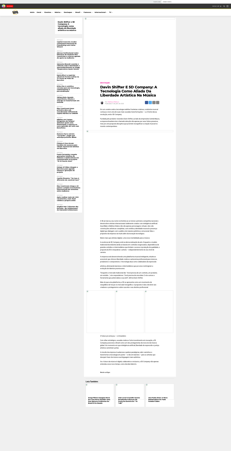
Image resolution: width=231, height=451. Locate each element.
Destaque (68, 12)
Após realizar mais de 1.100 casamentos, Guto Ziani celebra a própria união (68, 198)
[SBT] (3, 6)
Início (32, 12)
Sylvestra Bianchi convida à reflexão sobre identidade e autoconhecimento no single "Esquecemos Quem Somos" (68, 66)
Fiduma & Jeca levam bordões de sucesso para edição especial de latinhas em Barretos (68, 146)
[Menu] (227, 6)
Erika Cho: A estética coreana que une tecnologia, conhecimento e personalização (68, 88)
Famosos (87, 12)
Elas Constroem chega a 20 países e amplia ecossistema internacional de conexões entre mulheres (68, 188)
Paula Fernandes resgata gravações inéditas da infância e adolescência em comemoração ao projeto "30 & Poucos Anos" (68, 158)
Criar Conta (167, 1)
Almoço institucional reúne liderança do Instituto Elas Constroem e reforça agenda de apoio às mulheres (68, 55)
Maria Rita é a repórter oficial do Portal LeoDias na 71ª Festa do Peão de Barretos (68, 77)
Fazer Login (157, 1)
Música (57, 12)
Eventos (47, 12)
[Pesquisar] (224, 6)
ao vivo (10, 6)
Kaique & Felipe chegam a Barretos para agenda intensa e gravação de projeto (67, 169)
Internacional (100, 12)
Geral (39, 12)
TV (110, 12)
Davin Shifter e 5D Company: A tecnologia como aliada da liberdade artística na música (67, 26)
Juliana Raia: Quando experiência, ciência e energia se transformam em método (68, 100)
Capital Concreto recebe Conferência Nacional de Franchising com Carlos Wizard (67, 44)
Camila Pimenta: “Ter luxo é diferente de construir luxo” (68, 179)
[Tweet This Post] (150, 102)
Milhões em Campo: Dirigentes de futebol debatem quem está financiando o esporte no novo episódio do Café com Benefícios (68, 124)
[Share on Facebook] (146, 102)
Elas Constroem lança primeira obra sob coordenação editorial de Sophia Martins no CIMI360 (67, 111)
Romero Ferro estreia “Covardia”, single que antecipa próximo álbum (67, 135)
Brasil (77, 12)
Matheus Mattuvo (113, 102)
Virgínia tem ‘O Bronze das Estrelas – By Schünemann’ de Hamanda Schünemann (67, 208)
